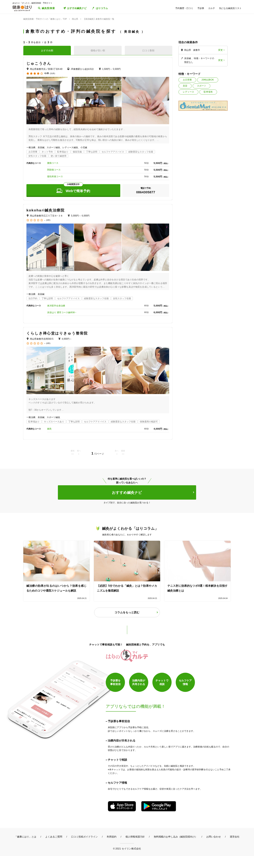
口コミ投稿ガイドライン (84, 836)
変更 (220, 50)
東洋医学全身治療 (56, 306)
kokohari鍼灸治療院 (45, 210)
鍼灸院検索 (48, 8)
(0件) (48, 220)
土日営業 (187, 79)
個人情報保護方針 (135, 836)
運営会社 (234, 836)
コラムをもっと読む (127, 612)
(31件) (52, 73)
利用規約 (111, 836)
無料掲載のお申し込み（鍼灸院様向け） (175, 836)
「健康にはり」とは (25, 836)
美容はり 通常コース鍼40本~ (61, 312)
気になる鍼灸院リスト (230, 8)
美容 (185, 85)
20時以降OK (207, 79)
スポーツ (201, 85)
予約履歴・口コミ (184, 8)
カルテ (211, 8)
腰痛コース (52, 163)
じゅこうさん (38, 63)
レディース (188, 92)
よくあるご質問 (53, 836)
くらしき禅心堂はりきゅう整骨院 (57, 333)
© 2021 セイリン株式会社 (127, 848)
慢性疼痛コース (55, 176)
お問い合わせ (213, 836)
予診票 (200, 8)
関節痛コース (54, 170)
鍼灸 (49, 429)
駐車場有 (208, 92)
